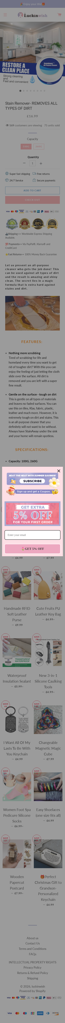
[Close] (59, 471)
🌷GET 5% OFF (32, 549)
